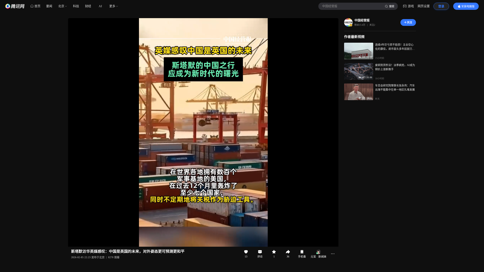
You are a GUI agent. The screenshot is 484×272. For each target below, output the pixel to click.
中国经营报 (362, 20)
